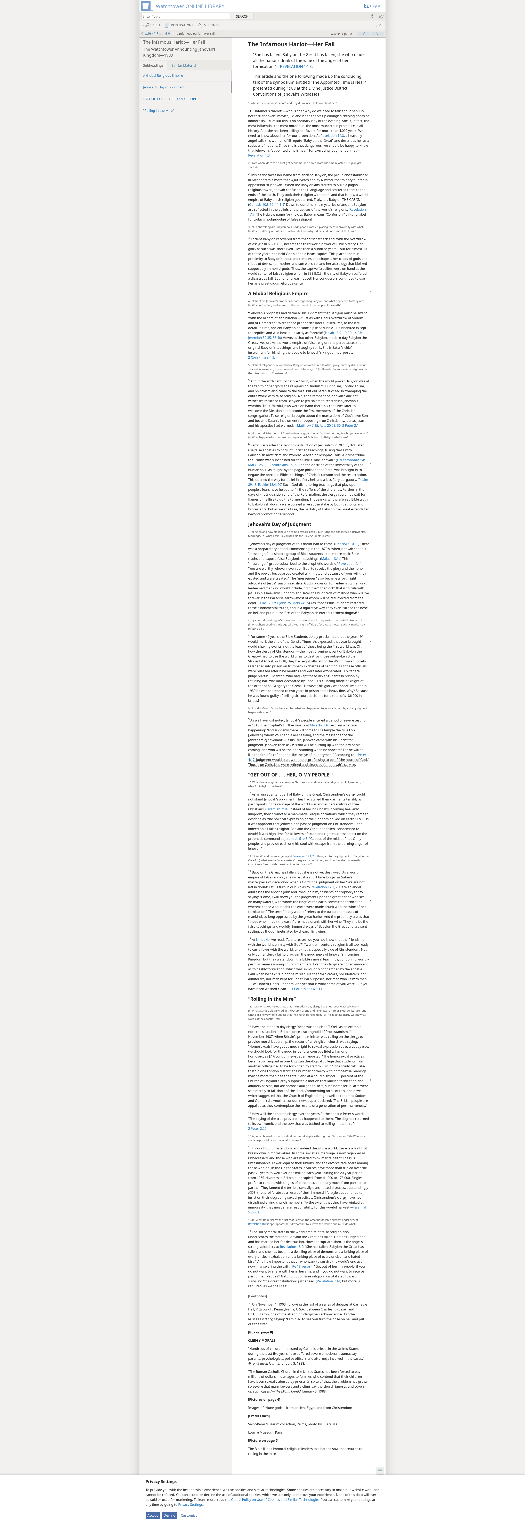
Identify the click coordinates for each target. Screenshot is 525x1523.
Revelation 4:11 (350, 563)
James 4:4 (263, 939)
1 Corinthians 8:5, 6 (282, 465)
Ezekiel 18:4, (267, 484)
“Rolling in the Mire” (158, 110)
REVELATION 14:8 (296, 66)
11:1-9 (279, 204)
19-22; (347, 332)
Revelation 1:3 (259, 155)
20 (279, 484)
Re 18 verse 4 (302, 1266)
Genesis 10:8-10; (261, 204)
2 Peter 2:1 (350, 425)
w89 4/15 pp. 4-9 (157, 33)
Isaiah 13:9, (333, 332)
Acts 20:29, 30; (330, 425)
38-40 (276, 337)
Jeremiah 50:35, (260, 337)
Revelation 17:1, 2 (303, 856)
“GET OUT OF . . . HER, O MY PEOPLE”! (172, 99)
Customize (189, 1515)
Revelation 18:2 (257, 1224)
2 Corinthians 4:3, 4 (263, 357)
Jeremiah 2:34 (277, 809)
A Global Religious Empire (163, 75)
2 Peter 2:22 (257, 1128)
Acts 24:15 (300, 603)
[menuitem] (381, 16)
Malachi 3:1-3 (320, 725)
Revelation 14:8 (332, 135)
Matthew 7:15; (308, 425)
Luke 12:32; (267, 603)
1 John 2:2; (284, 603)
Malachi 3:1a (330, 558)
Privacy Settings (190, 1504)
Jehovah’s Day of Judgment (164, 87)
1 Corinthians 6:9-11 (306, 989)
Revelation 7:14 (328, 1281)
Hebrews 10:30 (346, 544)
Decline (169, 1515)
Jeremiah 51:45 (296, 838)
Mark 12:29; (257, 465)
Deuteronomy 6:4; (351, 460)
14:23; (357, 332)
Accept (152, 1515)
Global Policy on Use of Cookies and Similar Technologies (275, 1499)
